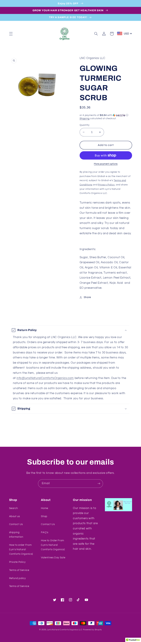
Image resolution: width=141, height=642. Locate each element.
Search (13, 508)
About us (14, 516)
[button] (11, 34)
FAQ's (44, 532)
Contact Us (16, 524)
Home (44, 508)
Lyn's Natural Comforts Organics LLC (64, 630)
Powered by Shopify (92, 630)
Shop (44, 516)
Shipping (85, 118)
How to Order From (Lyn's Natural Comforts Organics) (53, 545)
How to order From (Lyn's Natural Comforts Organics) (21, 549)
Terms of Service (19, 570)
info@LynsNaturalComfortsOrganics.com (45, 378)
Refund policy (17, 578)
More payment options (106, 164)
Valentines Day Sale (53, 557)
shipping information (16, 534)
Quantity (85, 125)
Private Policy (17, 562)
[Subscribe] (99, 483)
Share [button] (87, 297)
